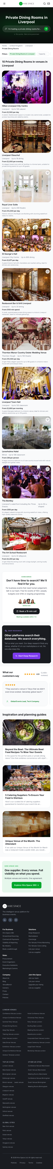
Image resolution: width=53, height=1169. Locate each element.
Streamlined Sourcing (10, 936)
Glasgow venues (8, 1086)
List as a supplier (35, 952)
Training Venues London (11, 1034)
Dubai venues (7, 1134)
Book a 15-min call (28, 611)
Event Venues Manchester (37, 1070)
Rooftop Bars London (35, 1026)
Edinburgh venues (9, 1078)
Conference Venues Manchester (39, 1066)
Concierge (32, 939)
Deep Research (34, 933)
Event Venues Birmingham (37, 1082)
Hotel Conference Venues (36, 1013)
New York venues (8, 1126)
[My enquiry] (48, 3)
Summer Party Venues (10, 1022)
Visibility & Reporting (10, 943)
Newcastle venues (9, 1103)
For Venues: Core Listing (37, 946)
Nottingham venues (9, 1107)
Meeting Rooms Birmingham (37, 1086)
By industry (7, 946)
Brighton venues (8, 1095)
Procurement (7, 959)
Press (5, 991)
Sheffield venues (8, 1115)
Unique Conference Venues (12, 1018)
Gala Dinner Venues (9, 1042)
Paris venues (7, 1130)
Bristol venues (7, 1082)
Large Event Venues (34, 1047)
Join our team (34, 978)
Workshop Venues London (37, 1051)
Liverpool (29, 46)
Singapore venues (9, 1143)
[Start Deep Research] (46, 29)
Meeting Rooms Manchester (37, 1074)
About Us (6, 978)
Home (4, 46)
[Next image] (47, 87)
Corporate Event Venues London (39, 1038)
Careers (5, 988)
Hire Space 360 (8, 933)
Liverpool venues (8, 1091)
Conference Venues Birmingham (39, 1078)
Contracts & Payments (11, 939)
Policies (5, 997)
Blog (4, 981)
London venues (8, 1066)
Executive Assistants (10, 965)
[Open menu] (4, 3)
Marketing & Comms (10, 968)
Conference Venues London (12, 1013)
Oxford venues (7, 1111)
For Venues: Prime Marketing (39, 943)
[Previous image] (5, 87)
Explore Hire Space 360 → (26, 885)
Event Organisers (9, 962)
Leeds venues (19, 1082)
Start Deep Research (28, 656)
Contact (5, 994)
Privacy (22, 1163)
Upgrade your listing (36, 985)
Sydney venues (8, 1147)
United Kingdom (16, 46)
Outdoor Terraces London (11, 1055)
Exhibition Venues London (12, 1047)
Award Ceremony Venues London (39, 1042)
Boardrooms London (35, 1034)
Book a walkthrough (10, 949)
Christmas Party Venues (36, 1018)
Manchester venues (9, 1070)
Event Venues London (10, 1038)
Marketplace (33, 936)
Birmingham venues (9, 1074)
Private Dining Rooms (10, 1026)
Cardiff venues (7, 1099)
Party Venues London (35, 1022)
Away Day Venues (9, 1030)
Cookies (39, 1163)
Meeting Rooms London (36, 1030)
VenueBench (7, 985)
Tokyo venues (7, 1139)
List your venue (34, 949)
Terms (30, 1163)
